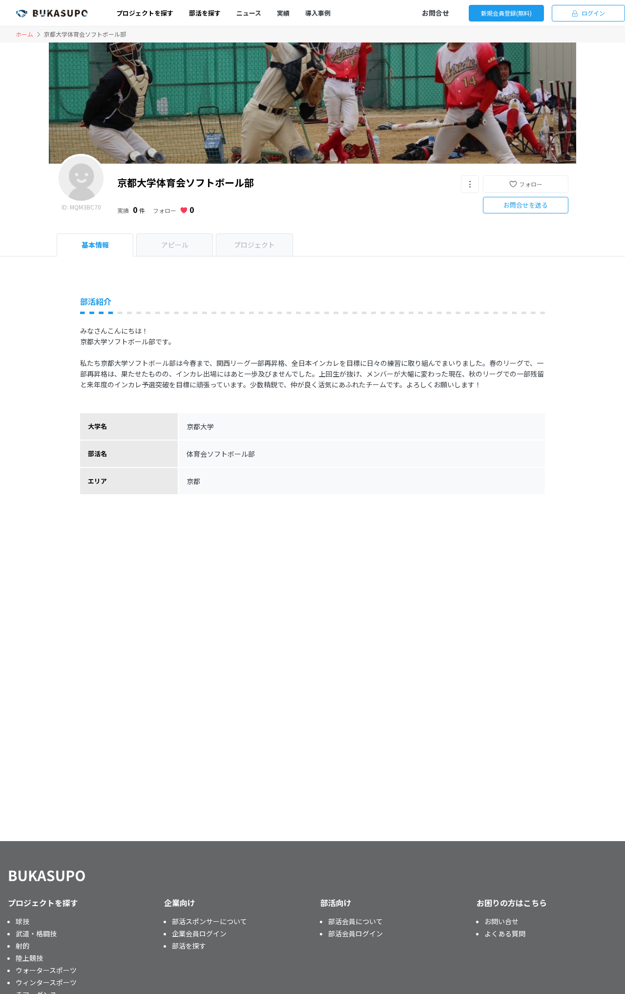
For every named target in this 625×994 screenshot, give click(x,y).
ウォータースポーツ (46, 970)
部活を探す (189, 946)
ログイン (593, 13)
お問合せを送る (525, 205)
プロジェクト (254, 245)
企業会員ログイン (199, 933)
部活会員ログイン (355, 933)
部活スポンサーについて (209, 921)
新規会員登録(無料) (506, 13)
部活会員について (355, 921)
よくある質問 (504, 933)
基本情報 (95, 245)
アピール (174, 245)
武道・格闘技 (36, 933)
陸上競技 (29, 958)
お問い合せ (501, 921)
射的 (22, 946)
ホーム (24, 34)
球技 (22, 921)
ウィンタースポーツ (46, 982)
